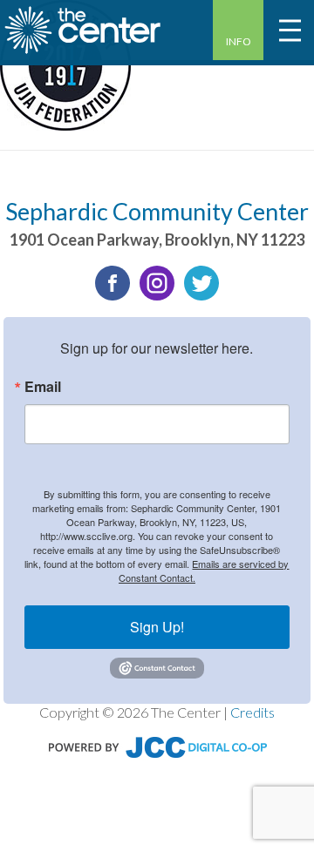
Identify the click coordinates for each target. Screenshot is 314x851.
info (238, 41)
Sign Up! (157, 627)
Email (42, 387)
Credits (252, 712)
